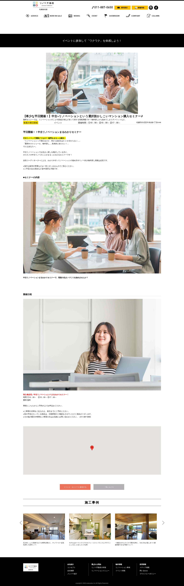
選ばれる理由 (96, 564)
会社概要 (70, 570)
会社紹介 (70, 564)
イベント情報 (120, 570)
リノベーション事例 (123, 567)
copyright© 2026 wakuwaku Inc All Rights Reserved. (92, 583)
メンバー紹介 (72, 573)
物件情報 (119, 564)
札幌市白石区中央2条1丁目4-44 (148, 122)
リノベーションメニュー (100, 570)
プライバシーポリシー (148, 573)
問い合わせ (144, 570)
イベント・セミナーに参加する (75, 487)
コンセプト (71, 567)
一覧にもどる (109, 487)
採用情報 (143, 564)
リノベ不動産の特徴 (98, 567)
